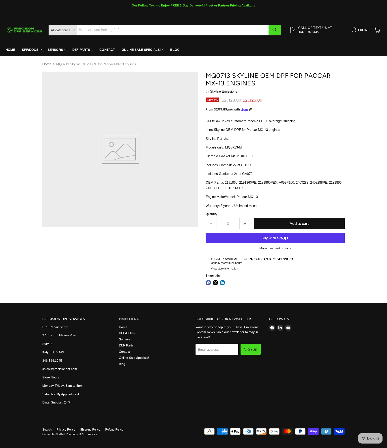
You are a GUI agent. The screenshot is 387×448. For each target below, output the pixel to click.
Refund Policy (114, 429)
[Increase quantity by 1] (245, 223)
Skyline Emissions (223, 91)
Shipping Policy (90, 429)
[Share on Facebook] (208, 282)
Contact (107, 49)
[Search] (275, 30)
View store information (224, 268)
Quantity (211, 214)
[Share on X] (215, 282)
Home (10, 49)
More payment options (275, 248)
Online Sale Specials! (142, 49)
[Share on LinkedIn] (222, 282)
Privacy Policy (65, 429)
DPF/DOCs (30, 49)
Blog (175, 49)
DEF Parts (81, 49)
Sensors (56, 49)
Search (47, 429)
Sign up (250, 349)
